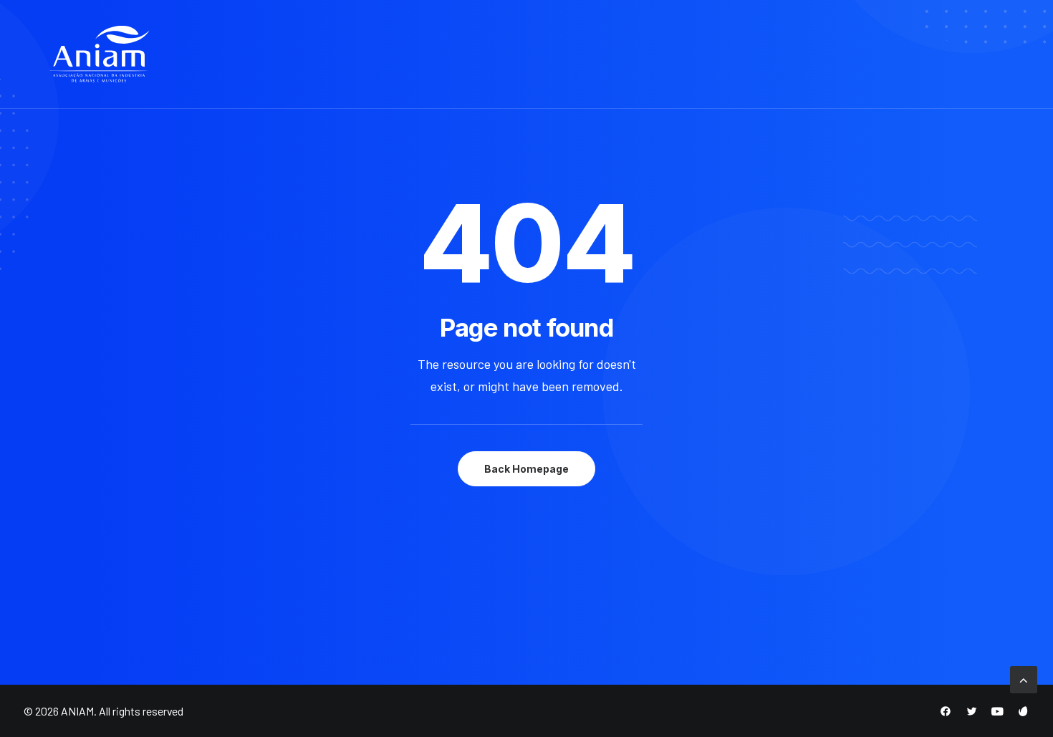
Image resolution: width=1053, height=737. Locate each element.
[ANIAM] (99, 54)
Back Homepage (526, 469)
